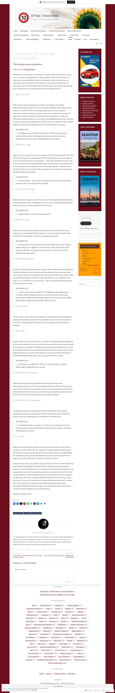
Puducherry (18, 513)
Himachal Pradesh (78, 621)
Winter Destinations (74, 31)
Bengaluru (80, 608)
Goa (83, 618)
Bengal (67, 608)
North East (17, 39)
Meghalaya (44, 634)
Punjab (69, 640)
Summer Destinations (21, 35)
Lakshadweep (33, 631)
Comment (67, 581)
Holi (27, 624)
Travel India (37, 513)
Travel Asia (46, 39)
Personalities (93, 39)
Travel (70, 39)
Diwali (64, 615)
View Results (83, 268)
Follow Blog (85, 223)
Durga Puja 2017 (78, 615)
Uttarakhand (78, 656)
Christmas (44, 615)
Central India (61, 35)
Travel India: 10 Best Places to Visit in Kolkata (56, 591)
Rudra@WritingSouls (43, 532)
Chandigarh (55, 612)
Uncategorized (33, 656)
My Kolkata (24, 31)
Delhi (55, 615)
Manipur (32, 634)
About (41, 673)
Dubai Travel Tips (87, 103)
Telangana (80, 647)
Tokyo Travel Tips (87, 117)
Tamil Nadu (65, 647)
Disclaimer (71, 673)
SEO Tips (41, 644)
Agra (33, 605)
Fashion (41, 618)
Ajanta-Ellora (45, 605)
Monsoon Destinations (57, 31)
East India (86, 35)
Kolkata (82, 628)
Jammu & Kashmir (31, 628)
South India (74, 35)
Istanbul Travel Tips (88, 108)
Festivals (78, 39)
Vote (96, 270)
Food (85, 39)
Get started (71, 2)
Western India (48, 35)
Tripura (79, 653)
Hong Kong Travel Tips (89, 106)
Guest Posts (30, 621)
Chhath (80, 612)
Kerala (71, 628)
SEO (31, 644)
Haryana (53, 621)
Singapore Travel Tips (89, 115)
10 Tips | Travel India (45, 16)
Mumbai (78, 634)
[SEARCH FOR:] (89, 284)
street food (31, 647)
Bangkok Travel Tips (88, 101)
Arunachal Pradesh (34, 608)
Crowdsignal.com (84, 270)
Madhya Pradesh (61, 631)
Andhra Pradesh (73, 605)
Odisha (81, 637)
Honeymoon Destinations (43, 624)
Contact (49, 673)
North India (35, 35)
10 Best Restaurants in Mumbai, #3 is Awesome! (57, 594)
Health (63, 621)
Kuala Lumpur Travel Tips (90, 110)
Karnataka (59, 628)
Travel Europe (60, 650)
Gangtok (73, 618)
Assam (48, 608)
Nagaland (42, 637)
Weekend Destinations (38, 31)
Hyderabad (61, 624)
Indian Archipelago (32, 39)
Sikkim (51, 644)
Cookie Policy (34, 690)
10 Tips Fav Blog (60, 673)
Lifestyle (46, 631)
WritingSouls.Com (52, 683)
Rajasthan (80, 640)
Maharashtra (76, 631)
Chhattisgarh (31, 615)
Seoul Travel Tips (87, 113)
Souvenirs (77, 644)
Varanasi (29, 660)
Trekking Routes (66, 653)
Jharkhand (47, 628)
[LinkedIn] (100, 44)
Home (16, 31)
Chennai (68, 612)
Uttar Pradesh (48, 656)
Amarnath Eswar (29, 69)
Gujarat (42, 621)
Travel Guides (59, 39)
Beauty (57, 608)
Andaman (58, 605)
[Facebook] (97, 44)
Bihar (30, 612)
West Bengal (64, 660)
